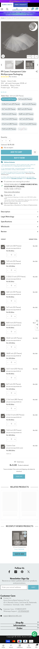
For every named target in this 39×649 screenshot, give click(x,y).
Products (9, 18)
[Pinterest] (22, 571)
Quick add (19, 554)
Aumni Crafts (11, 81)
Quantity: (4, 137)
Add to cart (16, 152)
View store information (12, 192)
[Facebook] (9, 571)
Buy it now (19, 158)
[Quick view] (25, 536)
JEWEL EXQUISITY (20, 4)
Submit (33, 587)
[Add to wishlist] (25, 532)
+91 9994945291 (23, 611)
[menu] (2, 9)
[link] (35, 152)
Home (2, 18)
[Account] (28, 9)
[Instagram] (15, 571)
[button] (33, 56)
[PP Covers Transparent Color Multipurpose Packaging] (19, 538)
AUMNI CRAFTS (7, 4)
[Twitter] (28, 571)
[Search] (7, 9)
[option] (19, 1)
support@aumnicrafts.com (12, 616)
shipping (24, 469)
